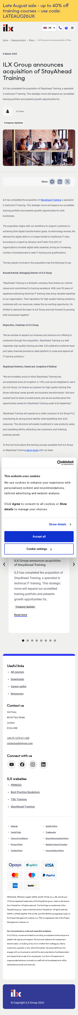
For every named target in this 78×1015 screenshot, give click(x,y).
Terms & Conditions (19, 838)
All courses (17, 671)
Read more (20, 614)
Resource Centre (19, 40)
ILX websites (17, 779)
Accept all (39, 536)
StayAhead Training (51, 200)
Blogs (31, 40)
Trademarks (51, 832)
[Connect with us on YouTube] (11, 764)
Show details (57, 524)
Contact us (15, 705)
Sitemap (14, 826)
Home (5, 40)
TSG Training (19, 799)
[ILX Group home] (8, 27)
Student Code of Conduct (56, 844)
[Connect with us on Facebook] (22, 764)
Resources (17, 693)
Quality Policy (51, 826)
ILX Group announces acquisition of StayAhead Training (37, 563)
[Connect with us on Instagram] (32, 764)
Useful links (16, 832)
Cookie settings (37, 548)
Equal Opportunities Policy (57, 838)
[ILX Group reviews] (32, 885)
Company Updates (13, 123)
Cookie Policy (17, 850)
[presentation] (4, 563)
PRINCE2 (16, 784)
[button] (23, 640)
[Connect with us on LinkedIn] (43, 764)
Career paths (18, 686)
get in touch (32, 450)
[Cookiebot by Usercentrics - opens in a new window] (57, 462)
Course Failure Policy (55, 850)
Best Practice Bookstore (25, 792)
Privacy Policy (17, 844)
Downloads (17, 679)
